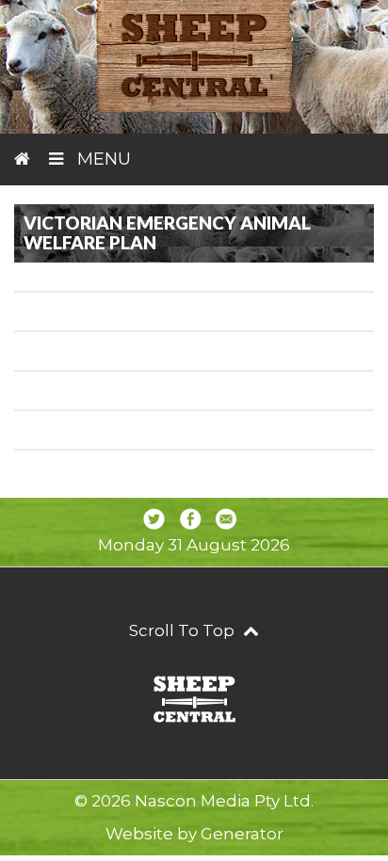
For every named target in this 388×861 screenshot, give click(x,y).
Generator (242, 833)
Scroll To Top (183, 630)
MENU (102, 159)
